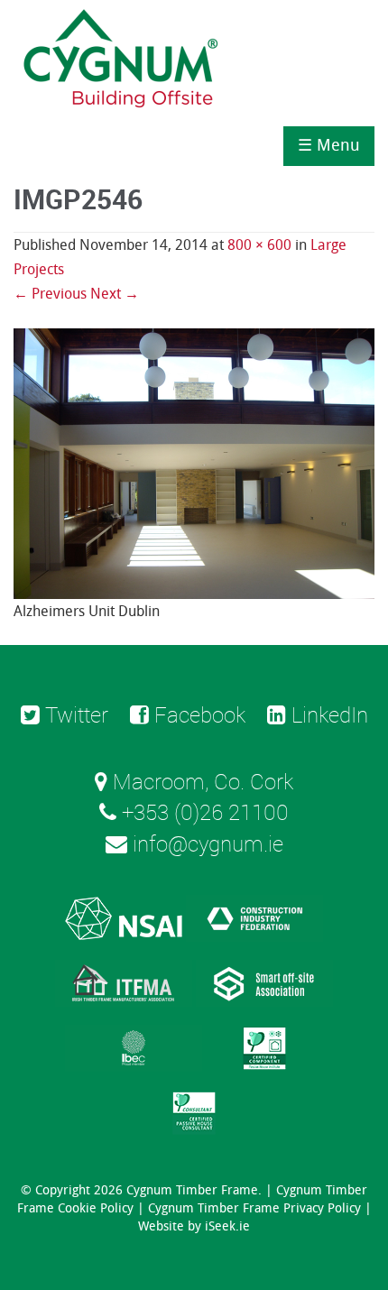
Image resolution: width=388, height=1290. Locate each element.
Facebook (197, 714)
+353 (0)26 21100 (202, 811)
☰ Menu (329, 145)
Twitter (74, 714)
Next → (114, 293)
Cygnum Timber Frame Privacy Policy (254, 1208)
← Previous (50, 293)
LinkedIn (327, 714)
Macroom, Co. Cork (200, 781)
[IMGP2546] (194, 462)
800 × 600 (259, 244)
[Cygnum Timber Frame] (122, 63)
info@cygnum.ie (205, 843)
